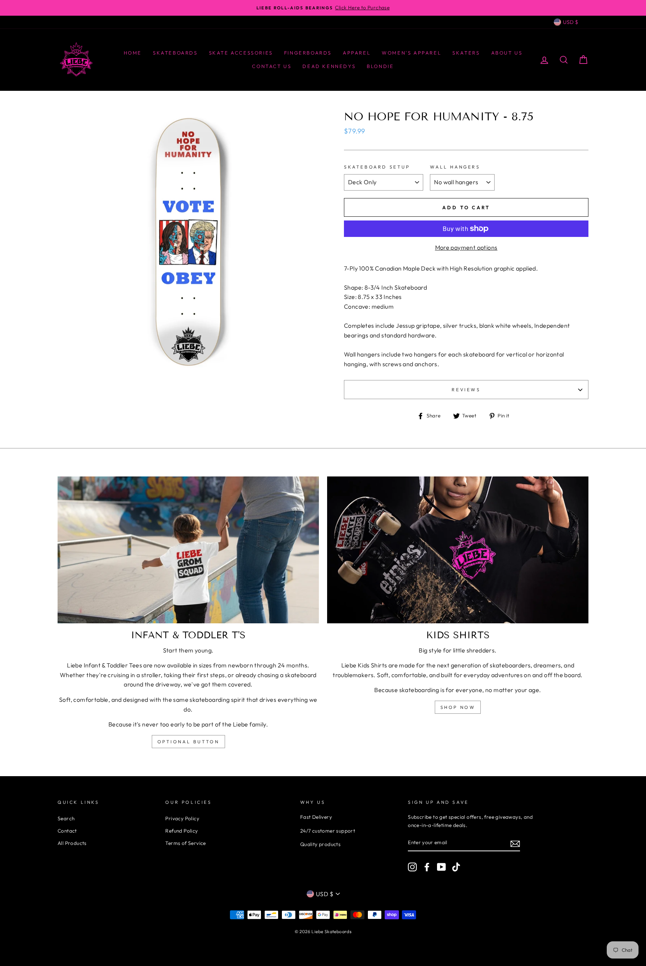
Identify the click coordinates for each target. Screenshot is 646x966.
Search (66, 818)
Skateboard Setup (377, 167)
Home (133, 53)
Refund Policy (181, 830)
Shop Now (458, 707)
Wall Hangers (455, 167)
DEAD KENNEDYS (329, 66)
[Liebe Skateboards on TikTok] (456, 866)
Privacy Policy (182, 818)
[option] (323, 8)
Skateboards (175, 53)
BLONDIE (380, 66)
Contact (67, 830)
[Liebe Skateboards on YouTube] (441, 866)
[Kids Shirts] (457, 549)
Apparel (356, 53)
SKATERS (466, 53)
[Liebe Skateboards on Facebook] (426, 866)
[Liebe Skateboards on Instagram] (412, 866)
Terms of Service (185, 843)
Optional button (188, 741)
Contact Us (271, 66)
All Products (72, 843)
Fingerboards (308, 53)
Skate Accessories (241, 53)
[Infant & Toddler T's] (188, 549)
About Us (507, 53)
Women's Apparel (411, 53)
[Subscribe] (515, 843)
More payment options (466, 247)
